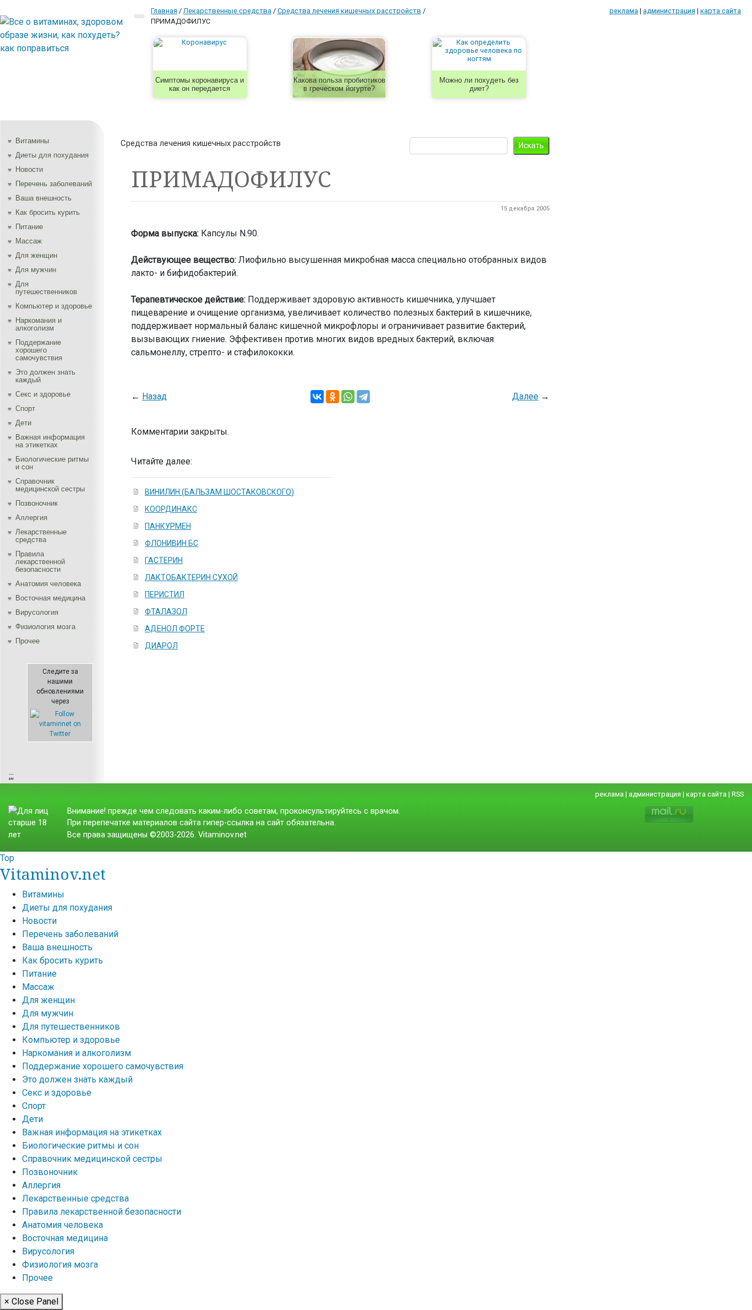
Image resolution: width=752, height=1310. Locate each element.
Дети (23, 423)
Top (7, 858)
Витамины (32, 141)
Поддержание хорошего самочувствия (38, 350)
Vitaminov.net (53, 873)
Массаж (28, 241)
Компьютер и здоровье (53, 306)
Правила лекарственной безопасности (40, 561)
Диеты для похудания (52, 155)
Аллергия (31, 517)
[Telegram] (363, 396)
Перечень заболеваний (53, 184)
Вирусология (36, 612)
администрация (669, 11)
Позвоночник (36, 503)
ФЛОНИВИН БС (171, 543)
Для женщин (36, 255)
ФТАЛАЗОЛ (166, 611)
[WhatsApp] (348, 396)
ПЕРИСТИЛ (164, 594)
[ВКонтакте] (317, 396)
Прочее (27, 641)
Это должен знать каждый (45, 376)
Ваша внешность (43, 198)
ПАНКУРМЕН (168, 526)
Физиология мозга (45, 626)
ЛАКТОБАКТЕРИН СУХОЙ (191, 577)
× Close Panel (31, 1301)
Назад (154, 396)
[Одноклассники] (332, 396)
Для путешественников (46, 288)
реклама (623, 11)
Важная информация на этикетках (50, 441)
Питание (29, 227)
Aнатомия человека (48, 584)
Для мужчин (35, 270)
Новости (29, 169)
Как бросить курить (47, 212)
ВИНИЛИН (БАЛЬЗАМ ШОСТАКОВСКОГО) (219, 492)
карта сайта (720, 11)
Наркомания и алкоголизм (38, 324)
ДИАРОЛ (161, 645)
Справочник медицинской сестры (50, 485)
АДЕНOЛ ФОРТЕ (175, 628)
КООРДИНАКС (171, 509)
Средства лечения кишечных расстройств (201, 143)
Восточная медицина (50, 598)
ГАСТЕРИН (164, 560)
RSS (738, 794)
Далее (525, 396)
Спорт (25, 408)
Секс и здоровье (42, 394)
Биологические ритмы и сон (52, 463)
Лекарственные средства (41, 536)
